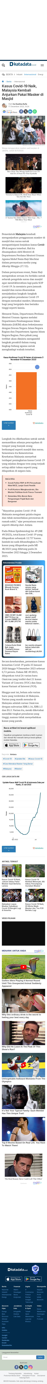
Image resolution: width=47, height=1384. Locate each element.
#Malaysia (7, 769)
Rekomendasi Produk (12, 563)
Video (39, 1306)
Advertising (28, 1373)
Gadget (28, 1300)
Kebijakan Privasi (29, 1376)
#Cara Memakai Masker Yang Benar (18, 764)
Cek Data (17, 1316)
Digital (27, 1286)
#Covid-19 (7, 759)
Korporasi (17, 1297)
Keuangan (17, 1292)
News (39, 1309)
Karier (36, 1373)
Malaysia (21, 234)
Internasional (30, 74)
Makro (16, 1290)
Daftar (40, 1357)
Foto (38, 1316)
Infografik (17, 1311)
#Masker (18, 769)
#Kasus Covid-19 (35, 759)
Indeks (4, 1330)
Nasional (5, 1290)
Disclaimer (41, 1376)
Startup (28, 1297)
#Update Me (20, 759)
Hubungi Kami (24, 1378)
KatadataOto (7, 1345)
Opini (27, 1314)
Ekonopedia (41, 1286)
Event (4, 1343)
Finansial (17, 1286)
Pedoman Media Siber (12, 1376)
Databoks (5, 1340)
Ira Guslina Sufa (20, 104)
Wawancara (29, 1316)
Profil (39, 1295)
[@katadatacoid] (30, 1367)
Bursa (16, 1295)
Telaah (27, 1311)
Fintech (28, 1295)
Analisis (16, 1314)
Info (3, 1328)
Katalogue (40, 1314)
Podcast (40, 1319)
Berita (9, 81)
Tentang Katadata (14, 1373)
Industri (19, 74)
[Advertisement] (23, 1234)
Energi (40, 74)
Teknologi (29, 1302)
